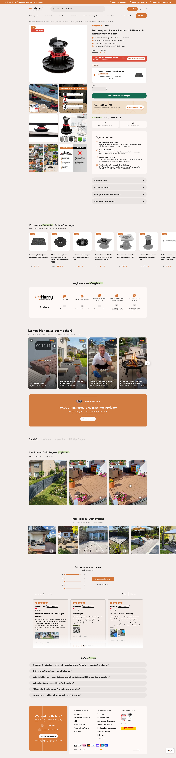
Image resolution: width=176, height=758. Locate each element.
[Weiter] (147, 363)
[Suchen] (53, 9)
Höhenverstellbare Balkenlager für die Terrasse (52, 22)
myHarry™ (81, 750)
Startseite (32, 22)
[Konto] (141, 9)
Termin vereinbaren (48, 736)
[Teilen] (54, 346)
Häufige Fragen (77, 439)
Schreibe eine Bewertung (103, 579)
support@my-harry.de (50, 730)
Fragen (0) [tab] (49, 594)
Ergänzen (46, 439)
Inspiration (59, 439)
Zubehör (33, 439)
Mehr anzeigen (87, 646)
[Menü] (173, 749)
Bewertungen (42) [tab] (39, 594)
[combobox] (77, 9)
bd (141, 750)
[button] (73, 575)
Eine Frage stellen (103, 584)
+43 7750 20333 (50, 726)
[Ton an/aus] (54, 351)
